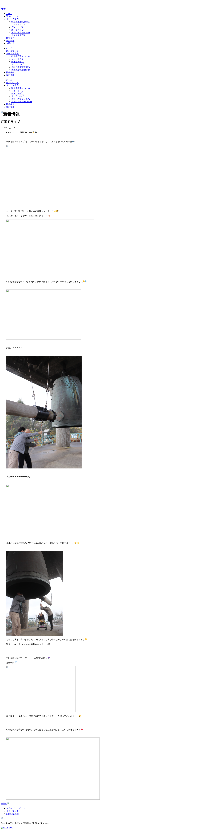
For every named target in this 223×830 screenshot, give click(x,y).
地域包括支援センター (21, 35)
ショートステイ (18, 24)
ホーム (9, 13)
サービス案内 (12, 19)
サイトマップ (12, 811)
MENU (4, 9)
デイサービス (17, 27)
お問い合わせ (12, 43)
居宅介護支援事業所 (20, 32)
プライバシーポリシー (16, 808)
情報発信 (10, 38)
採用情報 (10, 41)
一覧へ (4, 803)
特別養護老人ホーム (20, 22)
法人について (12, 16)
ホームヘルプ (17, 30)
